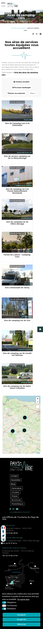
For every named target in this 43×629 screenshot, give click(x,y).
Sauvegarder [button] (21, 615)
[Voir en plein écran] (37, 406)
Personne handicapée (22, 87)
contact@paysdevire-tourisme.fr (20, 512)
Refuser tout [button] (21, 624)
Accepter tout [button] (21, 619)
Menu (3, 3)
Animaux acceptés (22, 82)
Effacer (32, 93)
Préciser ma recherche (16, 93)
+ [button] (37, 398)
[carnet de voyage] (40, 329)
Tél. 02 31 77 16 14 (9, 543)
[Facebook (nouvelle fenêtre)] (10, 509)
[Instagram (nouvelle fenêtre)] (13, 509)
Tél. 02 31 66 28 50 (10, 533)
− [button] (37, 401)
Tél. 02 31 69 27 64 (10, 555)
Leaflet (38, 453)
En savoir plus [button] (23, 599)
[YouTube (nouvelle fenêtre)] (17, 509)
